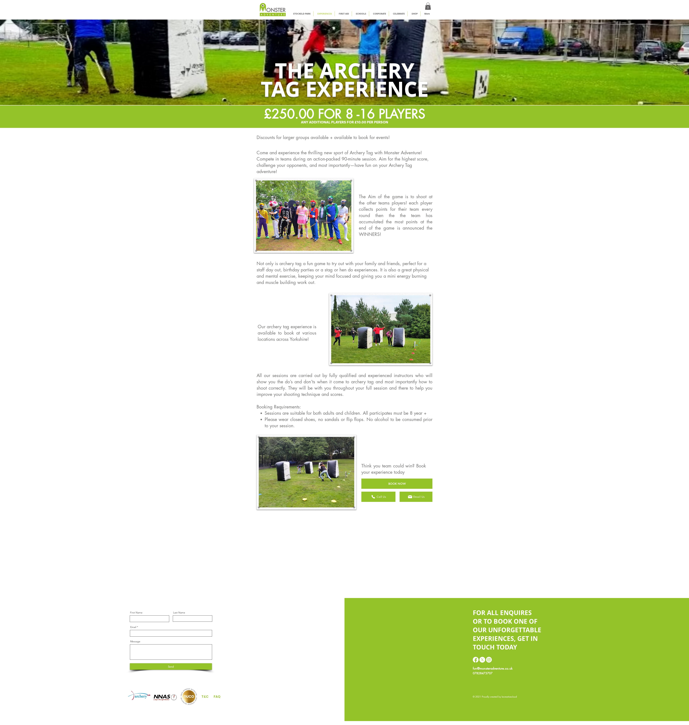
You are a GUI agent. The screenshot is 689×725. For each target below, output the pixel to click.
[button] (428, 6)
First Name (136, 612)
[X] (482, 660)
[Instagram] (489, 660)
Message (135, 641)
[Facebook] (476, 660)
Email (133, 627)
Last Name (179, 612)
